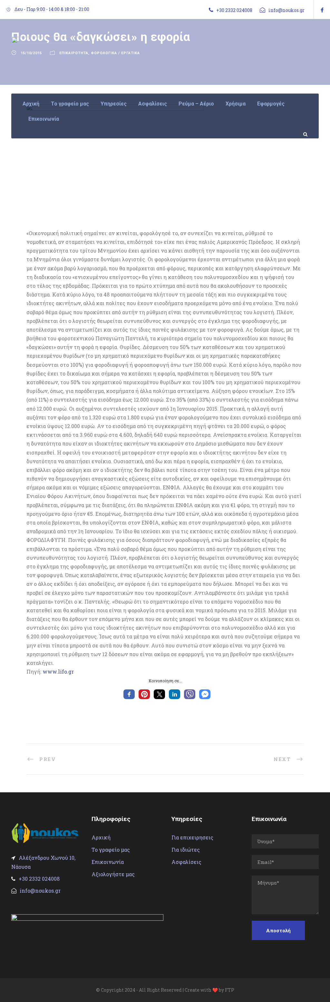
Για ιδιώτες (185, 849)
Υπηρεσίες (114, 104)
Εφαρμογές (271, 104)
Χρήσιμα (236, 104)
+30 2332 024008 (234, 10)
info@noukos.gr (286, 10)
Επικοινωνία (43, 119)
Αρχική (31, 104)
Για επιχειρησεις (192, 837)
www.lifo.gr (58, 671)
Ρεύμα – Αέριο (196, 104)
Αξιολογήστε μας (113, 874)
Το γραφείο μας (70, 104)
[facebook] (322, 9)
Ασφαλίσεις (152, 104)
